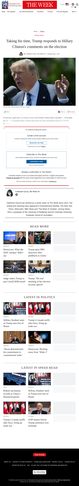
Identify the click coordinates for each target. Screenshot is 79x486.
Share (8, 112)
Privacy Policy (57, 462)
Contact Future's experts (22, 462)
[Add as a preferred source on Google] (39, 472)
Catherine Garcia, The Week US (36, 54)
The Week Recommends (26, 11)
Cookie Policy (70, 462)
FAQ (28, 465)
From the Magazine (62, 11)
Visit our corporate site (64, 480)
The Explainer (11, 11)
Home (35, 31)
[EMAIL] (17, 194)
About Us (7, 462)
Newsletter (72, 112)
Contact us (52, 181)
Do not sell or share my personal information (49, 465)
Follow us (62, 112)
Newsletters (40, 11)
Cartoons (50, 11)
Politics (42, 31)
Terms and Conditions (42, 462)
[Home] (3, 11)
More (73, 11)
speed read (39, 35)
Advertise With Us (18, 465)
